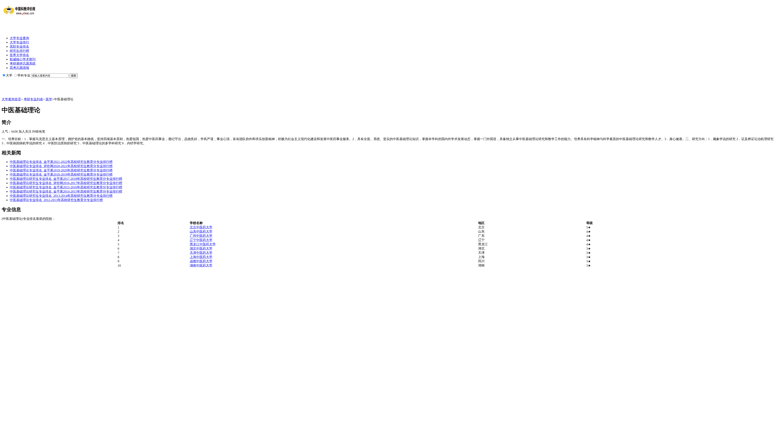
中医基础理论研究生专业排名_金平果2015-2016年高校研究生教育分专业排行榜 (66, 187)
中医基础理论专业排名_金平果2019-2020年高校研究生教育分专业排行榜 (61, 170)
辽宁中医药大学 (201, 240)
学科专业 (23, 75)
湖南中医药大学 (201, 265)
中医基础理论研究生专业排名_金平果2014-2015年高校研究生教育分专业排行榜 (66, 191)
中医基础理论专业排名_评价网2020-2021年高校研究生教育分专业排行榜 (61, 166)
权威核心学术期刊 (23, 59)
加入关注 (25, 131)
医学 (49, 99)
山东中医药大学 (201, 231)
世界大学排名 (19, 55)
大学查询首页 (11, 99)
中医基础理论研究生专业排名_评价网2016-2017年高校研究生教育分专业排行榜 (66, 183)
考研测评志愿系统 (23, 63)
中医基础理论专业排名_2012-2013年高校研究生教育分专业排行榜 (56, 200)
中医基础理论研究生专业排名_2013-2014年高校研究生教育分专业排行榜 (61, 195)
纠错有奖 (38, 131)
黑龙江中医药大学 (203, 244)
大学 (9, 75)
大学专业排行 (19, 42)
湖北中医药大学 (201, 248)
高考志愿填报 (19, 67)
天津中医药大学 (201, 252)
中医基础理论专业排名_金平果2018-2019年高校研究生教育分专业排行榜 (61, 174)
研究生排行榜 (19, 50)
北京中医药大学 (201, 227)
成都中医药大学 (201, 261)
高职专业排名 (19, 46)
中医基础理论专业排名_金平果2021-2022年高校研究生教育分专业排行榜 (61, 162)
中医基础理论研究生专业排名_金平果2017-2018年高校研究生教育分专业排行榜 (66, 178)
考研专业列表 (33, 99)
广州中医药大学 (201, 235)
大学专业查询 (19, 38)
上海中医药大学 (201, 257)
